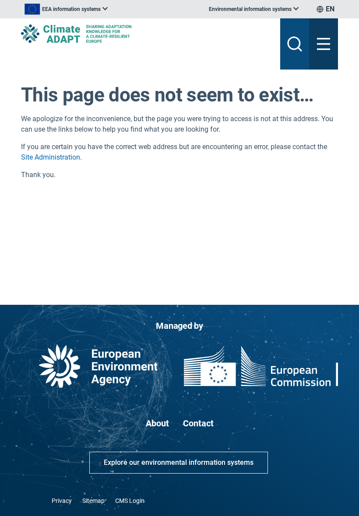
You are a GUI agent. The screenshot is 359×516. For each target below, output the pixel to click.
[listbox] (66, 9)
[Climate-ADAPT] (147, 33)
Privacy (62, 500)
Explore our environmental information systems (178, 462)
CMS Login (129, 500)
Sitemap (93, 500)
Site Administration (50, 157)
